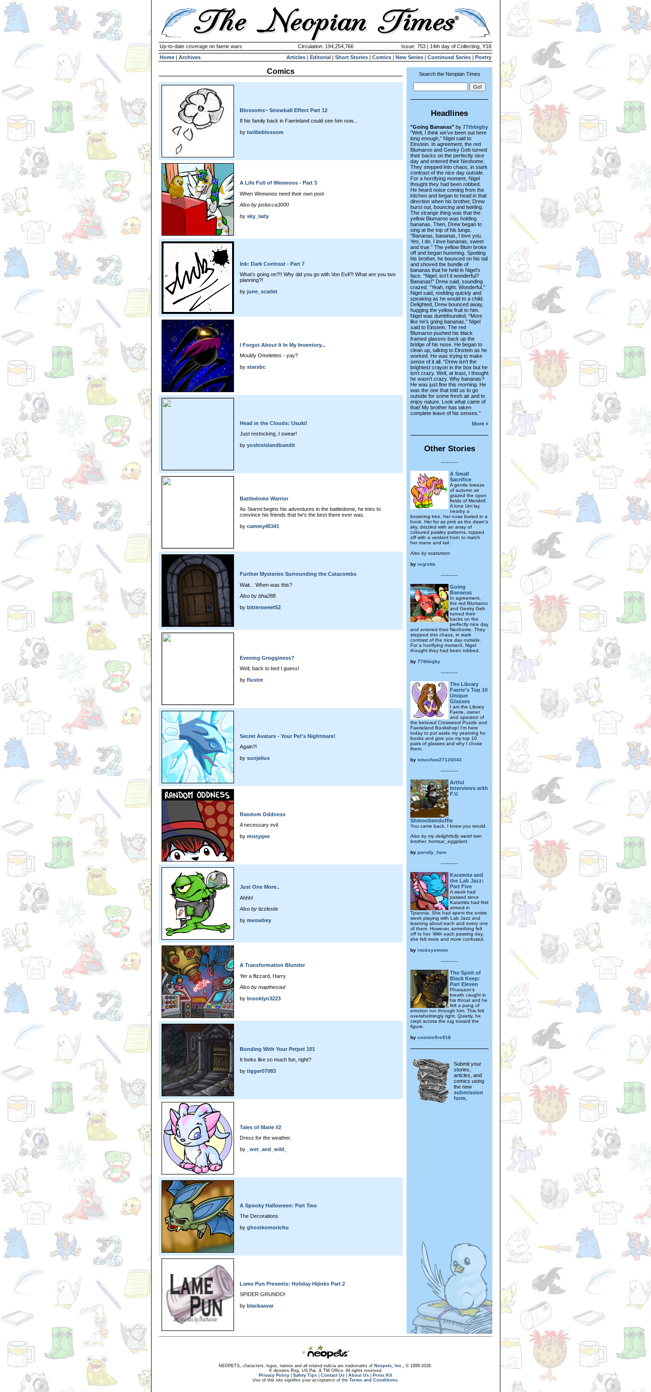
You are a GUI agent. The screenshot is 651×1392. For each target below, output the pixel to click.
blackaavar (260, 1306)
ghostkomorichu (268, 1227)
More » (480, 423)
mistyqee (258, 836)
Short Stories (351, 57)
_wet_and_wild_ (267, 1149)
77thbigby (475, 127)
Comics (381, 57)
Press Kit (382, 1375)
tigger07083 (261, 1071)
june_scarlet (262, 291)
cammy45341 (263, 526)
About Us (358, 1375)
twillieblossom (265, 132)
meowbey (259, 920)
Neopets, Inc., (389, 1365)
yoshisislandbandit (271, 445)
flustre (255, 680)
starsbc (256, 367)
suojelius (258, 758)
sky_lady (258, 216)
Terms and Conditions (373, 1380)
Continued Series (449, 57)
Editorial (320, 57)
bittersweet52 (264, 607)
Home (167, 57)
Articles (295, 57)
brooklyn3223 (264, 998)
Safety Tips (305, 1375)
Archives (190, 57)
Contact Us (333, 1375)
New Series (409, 57)
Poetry (483, 57)
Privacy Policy (274, 1375)
